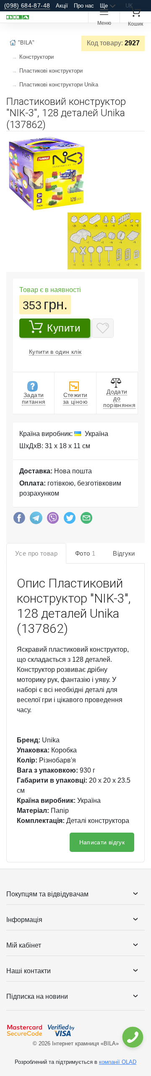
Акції (62, 6)
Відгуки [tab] (124, 553)
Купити (64, 328)
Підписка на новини (37, 996)
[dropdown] (132, 1037)
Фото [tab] (85, 553)
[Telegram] (36, 520)
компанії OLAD (117, 1062)
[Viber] (53, 520)
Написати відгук (102, 842)
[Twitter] (69, 520)
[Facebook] (19, 520)
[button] (137, 141)
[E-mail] (86, 520)
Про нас (84, 6)
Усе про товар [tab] (36, 553)
